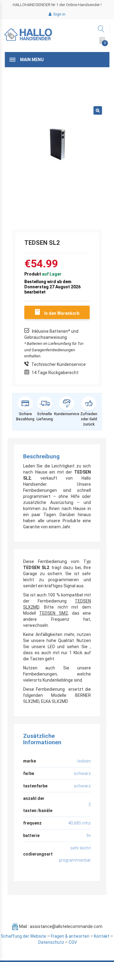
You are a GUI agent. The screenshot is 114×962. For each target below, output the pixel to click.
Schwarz (82, 773)
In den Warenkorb (61, 313)
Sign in (58, 14)
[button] (97, 110)
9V (88, 835)
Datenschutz (51, 942)
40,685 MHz (79, 823)
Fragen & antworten (70, 936)
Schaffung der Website (23, 936)
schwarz (82, 785)
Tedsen (84, 761)
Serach (101, 29)
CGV (73, 942)
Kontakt (101, 936)
